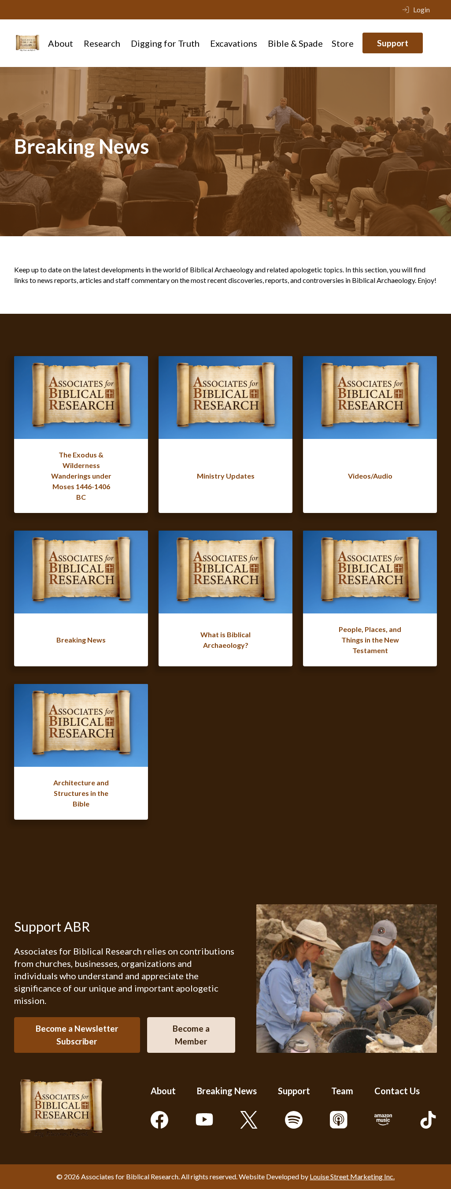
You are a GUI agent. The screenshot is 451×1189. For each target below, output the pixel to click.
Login (421, 9)
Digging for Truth (165, 43)
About (60, 43)
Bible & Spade (295, 43)
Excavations (233, 43)
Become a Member (191, 1034)
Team (342, 1090)
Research (102, 43)
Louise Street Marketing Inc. (352, 1176)
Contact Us (397, 1090)
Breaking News (227, 1090)
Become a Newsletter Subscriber (77, 1034)
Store (343, 43)
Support (392, 43)
